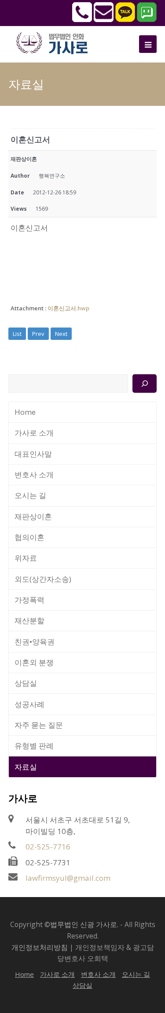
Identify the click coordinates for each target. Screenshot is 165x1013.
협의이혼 (29, 537)
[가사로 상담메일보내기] (104, 19)
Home (25, 412)
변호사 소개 (34, 474)
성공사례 (29, 704)
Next (61, 334)
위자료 (26, 558)
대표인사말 (33, 454)
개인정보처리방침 (39, 947)
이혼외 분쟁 (34, 662)
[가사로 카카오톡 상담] (125, 19)
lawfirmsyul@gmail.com (68, 878)
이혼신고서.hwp (68, 308)
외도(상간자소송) (43, 579)
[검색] (144, 383)
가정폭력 (29, 600)
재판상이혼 (33, 516)
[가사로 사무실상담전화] (82, 19)
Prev (38, 334)
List (17, 334)
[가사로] (56, 42)
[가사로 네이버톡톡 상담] (147, 19)
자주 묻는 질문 (39, 725)
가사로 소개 (34, 433)
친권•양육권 (35, 642)
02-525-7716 (48, 847)
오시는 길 (30, 495)
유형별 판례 (34, 746)
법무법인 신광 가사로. (84, 924)
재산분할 (29, 620)
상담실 (26, 683)
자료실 (26, 767)
